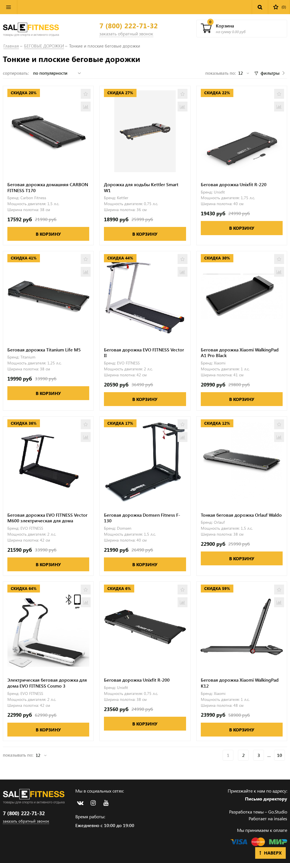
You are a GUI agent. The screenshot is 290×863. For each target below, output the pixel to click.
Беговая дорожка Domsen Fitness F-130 (142, 518)
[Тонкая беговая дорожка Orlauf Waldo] (242, 462)
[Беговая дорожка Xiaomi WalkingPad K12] (242, 627)
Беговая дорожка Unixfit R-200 (137, 680)
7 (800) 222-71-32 (128, 25)
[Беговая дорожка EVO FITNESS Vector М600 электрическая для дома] (48, 462)
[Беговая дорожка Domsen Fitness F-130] (145, 462)
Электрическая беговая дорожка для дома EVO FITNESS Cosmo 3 (47, 683)
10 (279, 755)
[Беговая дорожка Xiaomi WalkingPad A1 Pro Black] (242, 296)
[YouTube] (106, 803)
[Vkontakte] (80, 803)
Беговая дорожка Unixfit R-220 (233, 184)
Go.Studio (277, 812)
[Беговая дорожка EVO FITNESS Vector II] (145, 296)
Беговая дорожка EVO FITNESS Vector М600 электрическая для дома (47, 518)
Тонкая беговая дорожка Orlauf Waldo (241, 515)
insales (280, 818)
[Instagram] (93, 803)
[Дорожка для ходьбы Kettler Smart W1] (145, 131)
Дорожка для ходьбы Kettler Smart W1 (141, 187)
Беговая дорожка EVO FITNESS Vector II (144, 352)
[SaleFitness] (31, 28)
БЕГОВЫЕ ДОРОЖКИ (44, 46)
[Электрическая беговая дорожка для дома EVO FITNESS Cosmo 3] (48, 627)
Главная (11, 46)
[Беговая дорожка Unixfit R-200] (145, 627)
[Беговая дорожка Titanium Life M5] (48, 296)
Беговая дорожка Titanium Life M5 (44, 350)
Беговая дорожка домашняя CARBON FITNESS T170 (47, 187)
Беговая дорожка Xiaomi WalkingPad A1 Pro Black (240, 352)
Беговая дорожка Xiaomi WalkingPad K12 (240, 683)
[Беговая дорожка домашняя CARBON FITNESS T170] (48, 131)
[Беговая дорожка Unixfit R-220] (242, 131)
